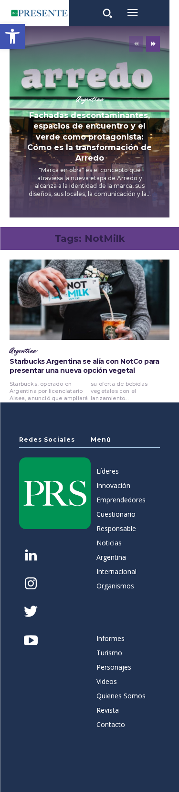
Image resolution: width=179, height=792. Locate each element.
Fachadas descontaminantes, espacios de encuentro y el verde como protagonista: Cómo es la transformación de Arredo (89, 137)
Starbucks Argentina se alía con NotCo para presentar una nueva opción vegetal (84, 366)
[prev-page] (136, 44)
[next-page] (153, 44)
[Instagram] (30, 584)
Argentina (89, 99)
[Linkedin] (30, 556)
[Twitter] (30, 612)
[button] (12, 36)
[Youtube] (30, 641)
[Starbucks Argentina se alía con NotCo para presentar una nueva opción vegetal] (89, 300)
